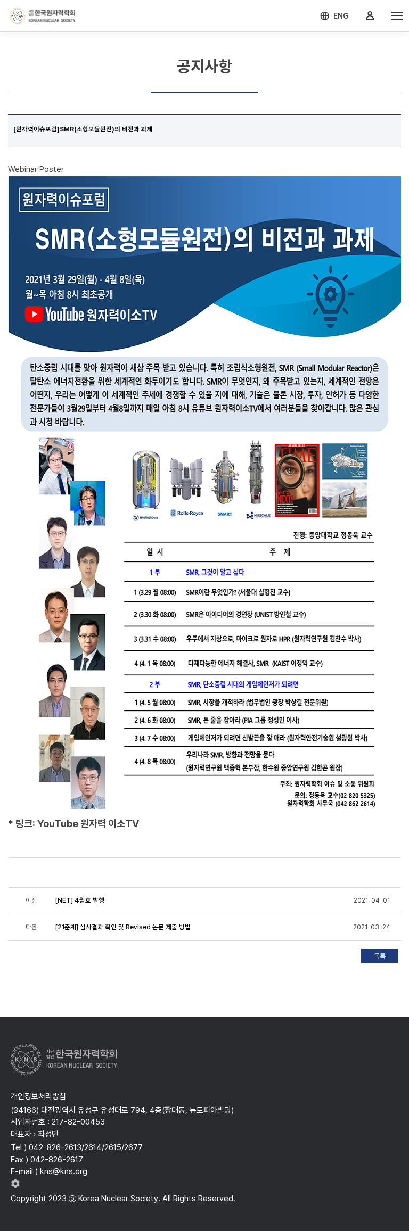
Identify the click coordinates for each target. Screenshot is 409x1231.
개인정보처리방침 (38, 1096)
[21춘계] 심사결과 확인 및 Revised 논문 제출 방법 (123, 927)
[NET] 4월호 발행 (79, 900)
